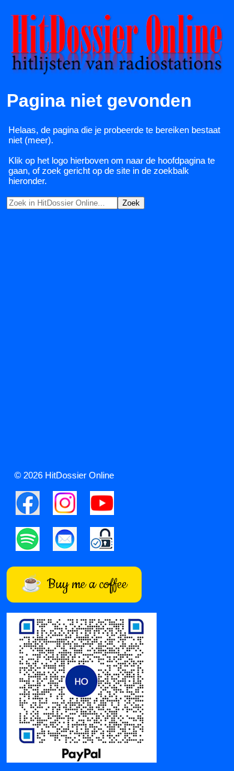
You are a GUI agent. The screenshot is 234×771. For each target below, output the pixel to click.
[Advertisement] (117, 342)
